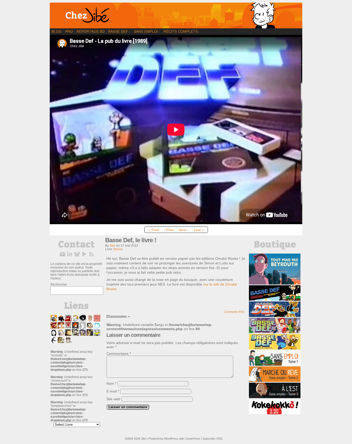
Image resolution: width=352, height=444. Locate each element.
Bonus (118, 249)
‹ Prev (169, 230)
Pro (69, 31)
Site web (113, 399)
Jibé (143, 438)
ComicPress (192, 438)
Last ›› (199, 230)
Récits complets (182, 31)
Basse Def (119, 31)
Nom (111, 383)
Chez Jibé (176, 15)
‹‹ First (153, 230)
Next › (184, 230)
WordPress (171, 438)
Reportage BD (91, 31)
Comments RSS (234, 311)
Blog (57, 31)
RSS (219, 438)
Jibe (112, 245)
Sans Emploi (147, 31)
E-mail (112, 391)
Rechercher (59, 284)
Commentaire (118, 353)
